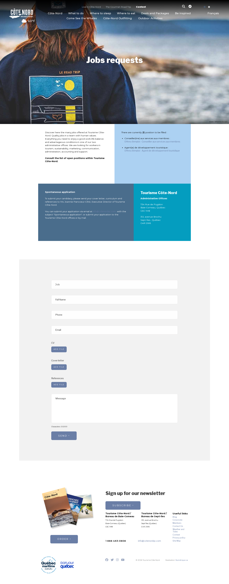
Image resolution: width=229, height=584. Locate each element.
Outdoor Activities (150, 18)
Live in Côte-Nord (91, 7)
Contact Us (178, 526)
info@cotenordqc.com (104, 211)
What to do (76, 13)
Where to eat (126, 13)
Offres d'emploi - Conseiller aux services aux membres (152, 141)
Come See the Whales (82, 18)
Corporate (177, 520)
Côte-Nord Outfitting (117, 18)
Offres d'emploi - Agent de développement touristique (152, 150)
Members (177, 523)
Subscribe (121, 505)
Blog (175, 517)
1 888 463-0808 (115, 540)
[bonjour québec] (67, 565)
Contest (141, 7)
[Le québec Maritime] (48, 564)
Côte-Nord (55, 13)
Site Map (177, 541)
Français (213, 13)
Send (62, 435)
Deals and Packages (155, 13)
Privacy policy (179, 538)
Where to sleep (100, 13)
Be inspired (183, 13)
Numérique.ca (182, 560)
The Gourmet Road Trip (118, 7)
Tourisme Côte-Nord (21, 12)
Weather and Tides (178, 530)
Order (63, 538)
